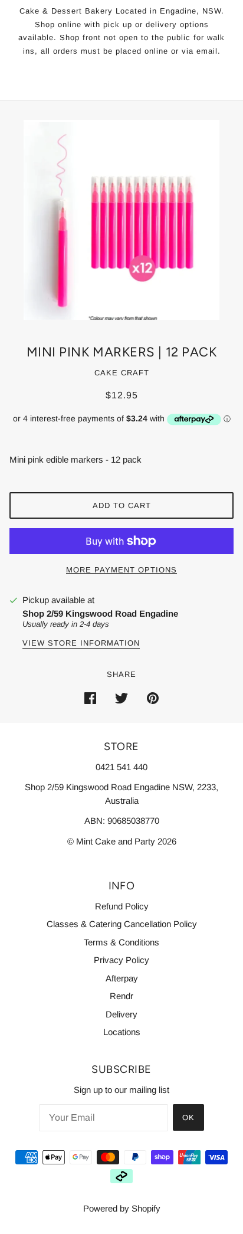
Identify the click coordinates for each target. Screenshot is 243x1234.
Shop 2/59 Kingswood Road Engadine (100, 613)
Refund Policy (122, 906)
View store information (81, 643)
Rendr (121, 996)
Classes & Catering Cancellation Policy (122, 924)
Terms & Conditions (121, 942)
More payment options (121, 569)
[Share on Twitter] (121, 698)
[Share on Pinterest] (152, 698)
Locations (121, 1032)
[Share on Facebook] (90, 698)
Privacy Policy (121, 960)
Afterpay (122, 978)
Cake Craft (121, 372)
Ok (188, 1117)
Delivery (121, 1014)
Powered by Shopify (121, 1208)
